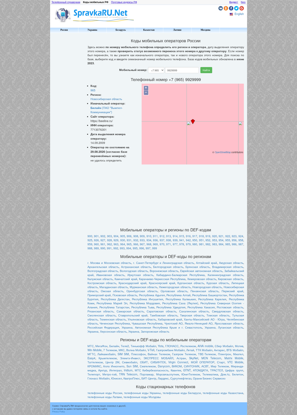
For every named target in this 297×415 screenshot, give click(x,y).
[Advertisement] (67, 95)
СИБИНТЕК (158, 362)
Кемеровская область (201, 279)
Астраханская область (136, 267)
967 (142, 244)
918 (201, 236)
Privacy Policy (58, 411)
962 (109, 244)
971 (168, 244)
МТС (90, 346)
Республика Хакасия (201, 307)
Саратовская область (161, 311)
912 (162, 236)
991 (109, 248)
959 (89, 244)
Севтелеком (148, 366)
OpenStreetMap (223, 152)
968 (148, 244)
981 (201, 244)
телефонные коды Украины (142, 393)
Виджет (233, 2)
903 (109, 236)
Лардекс (163, 378)
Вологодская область (134, 271)
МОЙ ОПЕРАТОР (202, 362)
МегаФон (101, 346)
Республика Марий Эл (112, 303)
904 (116, 236)
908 (135, 236)
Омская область (112, 291)
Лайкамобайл (106, 354)
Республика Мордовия (145, 303)
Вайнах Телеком (159, 354)
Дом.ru (225, 374)
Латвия (177, 29)
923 (234, 236)
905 (122, 236)
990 (102, 248)
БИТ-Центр (148, 378)
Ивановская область (110, 275)
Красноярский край (162, 283)
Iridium (128, 370)
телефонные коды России (104, 393)
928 (109, 240)
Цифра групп (234, 370)
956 (234, 240)
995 (135, 248)
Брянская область (197, 267)
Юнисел (116, 378)
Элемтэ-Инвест (130, 358)
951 (201, 240)
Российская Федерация (103, 327)
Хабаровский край (170, 319)
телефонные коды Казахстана (223, 393)
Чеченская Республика (115, 323)
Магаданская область (113, 287)
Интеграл (115, 370)
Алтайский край (206, 263)
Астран (181, 358)
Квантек (176, 370)
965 (93, 90)
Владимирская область (227, 267)
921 (221, 236)
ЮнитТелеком (190, 374)
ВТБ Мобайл (234, 350)
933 (142, 240)
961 (102, 244)
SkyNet (193, 358)
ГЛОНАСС (172, 346)
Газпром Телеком (184, 354)
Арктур (102, 370)
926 (96, 240)
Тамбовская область (164, 315)
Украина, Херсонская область (107, 331)
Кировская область (230, 279)
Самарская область (130, 311)
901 (96, 236)
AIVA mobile (205, 346)
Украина (92, 29)
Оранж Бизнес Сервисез (209, 378)
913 (168, 236)
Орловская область (174, 291)
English (239, 14)
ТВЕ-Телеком (207, 354)
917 (194, 236)
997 (148, 248)
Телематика (210, 374)
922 (227, 236)
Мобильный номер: (133, 70)
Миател (238, 354)
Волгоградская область (102, 271)
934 (148, 240)
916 (188, 236)
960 (96, 244)
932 (135, 240)
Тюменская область (113, 319)
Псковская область (125, 295)
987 (240, 244)
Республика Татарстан (114, 307)
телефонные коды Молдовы (142, 397)
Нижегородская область (175, 287)
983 (214, 244)
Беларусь (121, 29)
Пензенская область (205, 291)
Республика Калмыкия (181, 299)
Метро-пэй (109, 374)
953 (214, 240)
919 (207, 236)
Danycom (164, 366)
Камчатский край (126, 279)
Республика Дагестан (115, 299)
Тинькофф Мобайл (143, 346)
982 (207, 244)
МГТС (91, 354)
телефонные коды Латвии (104, 397)
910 (148, 236)
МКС (122, 350)
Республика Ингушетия (147, 299)
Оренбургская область (142, 291)
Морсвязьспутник (167, 374)
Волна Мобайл (136, 350)
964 (122, 244)
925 (89, 240)
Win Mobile (94, 350)
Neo (243, 2)
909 (142, 236)
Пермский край (232, 291)
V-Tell (150, 350)
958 (240, 240)
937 (162, 240)
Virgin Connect (178, 362)
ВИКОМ (177, 366)
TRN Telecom (128, 374)
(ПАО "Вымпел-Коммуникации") (107, 110)
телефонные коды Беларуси (182, 393)
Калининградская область (225, 275)
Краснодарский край (132, 283)
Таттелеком (95, 362)
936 (155, 240)
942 (188, 240)
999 (154, 248)
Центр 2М (112, 362)
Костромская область (101, 283)
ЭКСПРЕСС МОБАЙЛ (158, 358)
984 (221, 244)
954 (221, 240)
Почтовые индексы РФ (124, 2)
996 (141, 248)
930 (122, 240)
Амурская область (231, 263)
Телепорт (93, 374)
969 (155, 244)
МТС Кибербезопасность (152, 370)
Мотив (239, 346)
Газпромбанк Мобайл (170, 350)
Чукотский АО (173, 323)
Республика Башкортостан (209, 295)
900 (89, 236)
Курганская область (190, 283)
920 (214, 236)
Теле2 (125, 346)
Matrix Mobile (233, 358)
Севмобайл (129, 362)
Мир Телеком (220, 366)
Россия (64, 29)
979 (188, 244)
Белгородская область (168, 267)
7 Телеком (110, 350)
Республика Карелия (212, 299)
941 (181, 240)
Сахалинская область (194, 311)
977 (175, 244)
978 (181, 244)
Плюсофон (138, 354)
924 (240, 236)
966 (135, 244)
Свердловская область (227, 311)
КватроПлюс (131, 378)
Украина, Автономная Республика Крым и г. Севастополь (162, 327)
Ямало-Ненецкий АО (199, 323)
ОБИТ (144, 362)
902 (102, 236)
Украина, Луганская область (224, 327)
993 (122, 248)
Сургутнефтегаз (180, 378)
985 (227, 244)
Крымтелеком (108, 358)
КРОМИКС (94, 366)
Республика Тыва (142, 307)
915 (181, 236)
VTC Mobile (235, 362)
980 (194, 244)
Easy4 (91, 358)
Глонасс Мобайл (98, 378)
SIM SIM (123, 354)
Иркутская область (140, 275)
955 (227, 240)
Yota (160, 346)
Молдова (205, 29)
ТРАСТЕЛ (216, 370)
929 (116, 240)
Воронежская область (164, 271)
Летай (190, 350)
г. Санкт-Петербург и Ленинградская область (163, 263)
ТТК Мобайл (204, 350)
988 (89, 248)
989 (96, 248)
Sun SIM (132, 366)
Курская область (217, 283)
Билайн (114, 346)
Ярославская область (229, 323)
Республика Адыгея (152, 295)
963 (116, 244)
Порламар (147, 374)
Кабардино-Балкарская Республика (180, 275)
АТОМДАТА (200, 370)
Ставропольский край (132, 315)
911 (155, 236)
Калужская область (100, 279)
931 (129, 240)
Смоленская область (101, 315)
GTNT (187, 370)
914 (175, 236)
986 (234, 244)
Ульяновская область (142, 319)
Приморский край (99, 295)
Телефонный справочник (66, 2)
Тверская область (192, 315)
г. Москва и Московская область (109, 263)
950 (194, 240)
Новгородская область (207, 287)
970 (162, 244)
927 (102, 240)
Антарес (219, 350)
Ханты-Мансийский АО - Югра (204, 319)
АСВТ (205, 366)
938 (168, 240)
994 (128, 248)
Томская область (218, 315)
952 (207, 240)
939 (175, 240)
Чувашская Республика (147, 323)
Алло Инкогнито (113, 366)
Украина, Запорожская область (148, 331)
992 (115, 248)
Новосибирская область (106, 99)
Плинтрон (224, 354)
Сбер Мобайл (224, 346)
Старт (221, 362)
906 (129, 236)
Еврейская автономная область (201, 271)
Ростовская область (230, 307)
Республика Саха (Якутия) (180, 303)
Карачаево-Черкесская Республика (162, 279)
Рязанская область (100, 311)
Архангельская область (103, 267)
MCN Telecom (211, 358)
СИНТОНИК (191, 366)
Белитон (237, 374)
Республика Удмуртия (170, 307)
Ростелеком (188, 346)
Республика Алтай (178, 295)
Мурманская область (143, 287)
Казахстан (149, 29)
